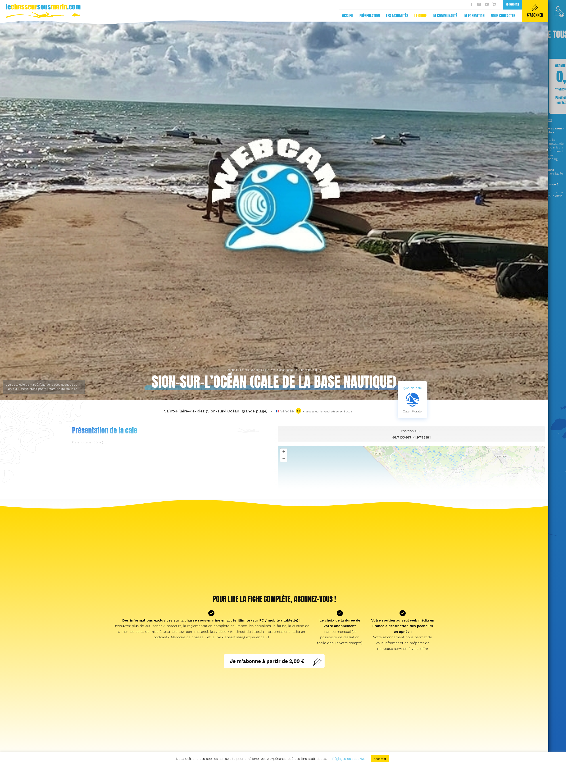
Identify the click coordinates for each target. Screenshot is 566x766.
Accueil (347, 16)
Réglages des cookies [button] (348, 759)
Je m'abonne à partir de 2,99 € (267, 661)
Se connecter (512, 4)
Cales (243, 369)
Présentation (369, 16)
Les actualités (397, 16)
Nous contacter (503, 16)
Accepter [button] (380, 758)
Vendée (255, 369)
